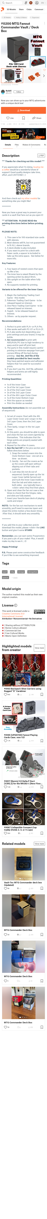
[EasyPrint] (26, 3)
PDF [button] (42, 155)
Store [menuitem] (21, 9)
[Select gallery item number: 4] (25, 684)
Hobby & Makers (21, 17)
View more (39, 648)
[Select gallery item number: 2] (21, 684)
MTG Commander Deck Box (18, 930)
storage (21, 572)
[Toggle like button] (5, 694)
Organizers (35, 17)
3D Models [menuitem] (11, 9)
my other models (29, 198)
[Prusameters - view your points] (30, 2)
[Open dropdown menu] (44, 23)
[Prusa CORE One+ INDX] (23, 134)
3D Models (7, 17)
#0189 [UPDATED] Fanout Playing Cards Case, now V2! (20, 736)
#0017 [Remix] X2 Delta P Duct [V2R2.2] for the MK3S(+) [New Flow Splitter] (22, 782)
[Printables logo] (2, 9)
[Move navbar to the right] (44, 9)
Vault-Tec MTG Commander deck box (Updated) (23, 883)
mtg (12, 572)
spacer (5, 577)
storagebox (32, 572)
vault (5, 572)
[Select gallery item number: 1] (19, 684)
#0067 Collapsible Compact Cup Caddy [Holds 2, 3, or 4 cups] (20, 828)
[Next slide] (43, 75)
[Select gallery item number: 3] (23, 684)
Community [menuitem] (40, 9)
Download (25, 110)
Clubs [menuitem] (29, 9)
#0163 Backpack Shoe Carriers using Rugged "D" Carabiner (22, 689)
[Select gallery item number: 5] (27, 684)
